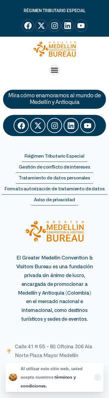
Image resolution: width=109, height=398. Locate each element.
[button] (55, 70)
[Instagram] (54, 125)
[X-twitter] (37, 125)
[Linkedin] (71, 125)
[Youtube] (87, 125)
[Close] (97, 377)
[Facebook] (21, 125)
